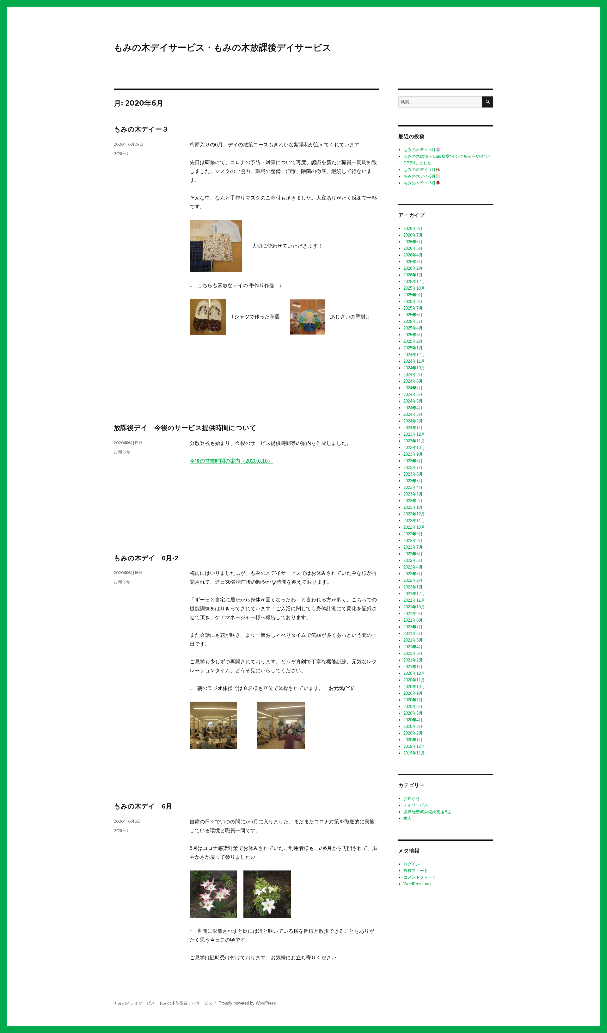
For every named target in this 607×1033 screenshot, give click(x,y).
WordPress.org (417, 884)
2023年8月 (413, 460)
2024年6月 (413, 394)
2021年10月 (414, 607)
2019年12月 (414, 746)
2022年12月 (414, 514)
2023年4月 (413, 487)
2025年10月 (414, 288)
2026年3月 (413, 261)
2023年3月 (413, 494)
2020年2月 (413, 733)
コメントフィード (419, 877)
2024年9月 (413, 374)
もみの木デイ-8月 (419, 149)
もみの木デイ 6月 (143, 806)
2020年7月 (413, 700)
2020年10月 (414, 686)
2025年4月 (413, 328)
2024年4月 (413, 407)
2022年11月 (414, 520)
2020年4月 (413, 719)
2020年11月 (414, 680)
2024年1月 (413, 427)
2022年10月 (414, 527)
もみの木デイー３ (141, 129)
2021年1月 (413, 666)
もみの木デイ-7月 (419, 169)
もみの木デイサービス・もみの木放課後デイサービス (222, 47)
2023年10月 (414, 447)
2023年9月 (413, 454)
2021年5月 (413, 640)
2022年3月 (413, 573)
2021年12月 (414, 593)
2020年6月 (413, 706)
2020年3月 (413, 726)
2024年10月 (414, 368)
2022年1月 (413, 587)
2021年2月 (413, 660)
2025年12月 (414, 281)
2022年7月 (413, 547)
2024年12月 (414, 354)
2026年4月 (413, 255)
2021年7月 (413, 626)
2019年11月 (414, 753)
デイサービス (415, 805)
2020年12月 (414, 673)
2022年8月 (413, 540)
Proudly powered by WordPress (247, 1003)
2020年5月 (413, 713)
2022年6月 (413, 553)
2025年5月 (413, 321)
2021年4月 (413, 646)
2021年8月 (413, 620)
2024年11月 (414, 361)
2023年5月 (413, 480)
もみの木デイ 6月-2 (146, 558)
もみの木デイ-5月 (419, 183)
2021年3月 (413, 653)
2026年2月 (413, 268)
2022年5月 (413, 560)
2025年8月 (413, 301)
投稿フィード (415, 870)
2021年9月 (413, 613)
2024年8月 (413, 381)
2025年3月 (413, 334)
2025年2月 (413, 341)
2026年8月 (413, 228)
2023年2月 (413, 500)
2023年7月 (413, 467)
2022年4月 (413, 567)
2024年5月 (413, 401)
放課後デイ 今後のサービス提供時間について (185, 427)
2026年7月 (413, 235)
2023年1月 (413, 507)
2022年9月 (413, 534)
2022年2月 (413, 580)
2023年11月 (414, 441)
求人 (407, 818)
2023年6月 (413, 474)
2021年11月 (414, 600)
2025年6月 (413, 314)
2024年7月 (413, 387)
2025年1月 (413, 348)
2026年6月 (413, 241)
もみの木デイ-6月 (419, 176)
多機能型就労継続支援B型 (427, 811)
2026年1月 (413, 275)
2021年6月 (413, 633)
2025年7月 (413, 308)
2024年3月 (413, 414)
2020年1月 (413, 739)
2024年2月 (413, 421)
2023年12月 (414, 434)
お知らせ (122, 153)
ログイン (411, 864)
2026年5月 (413, 248)
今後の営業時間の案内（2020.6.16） (231, 461)
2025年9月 (413, 294)
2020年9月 (413, 693)
